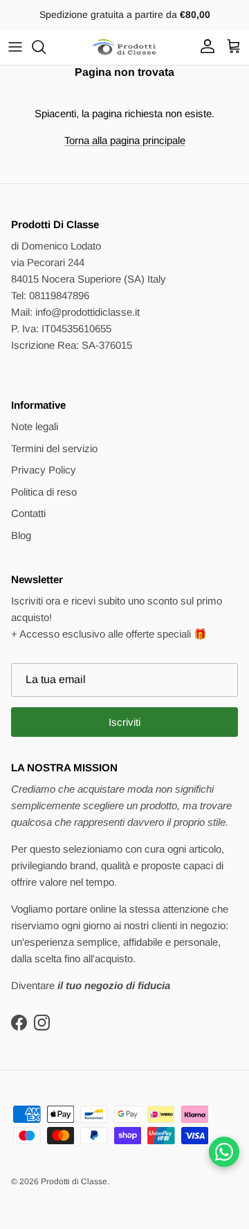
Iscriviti (124, 722)
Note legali (34, 426)
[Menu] (15, 47)
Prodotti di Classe (74, 1181)
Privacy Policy (43, 470)
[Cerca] (45, 47)
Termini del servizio (54, 448)
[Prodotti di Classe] (124, 47)
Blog (21, 535)
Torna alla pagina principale (124, 140)
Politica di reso (44, 492)
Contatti (28, 513)
